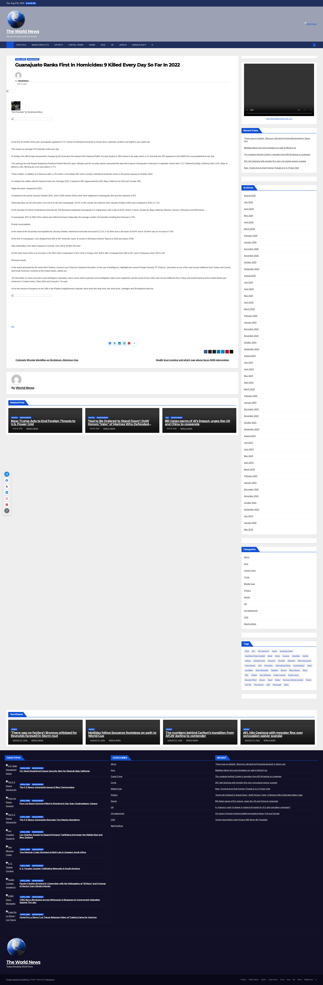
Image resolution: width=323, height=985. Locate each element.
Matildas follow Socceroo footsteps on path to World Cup (270, 148)
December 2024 (251, 329)
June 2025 (249, 289)
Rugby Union (293, 675)
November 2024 (251, 336)
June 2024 (249, 369)
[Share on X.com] (115, 343)
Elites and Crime (304, 661)
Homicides (268, 665)
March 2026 (249, 229)
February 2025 (251, 316)
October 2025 (250, 262)
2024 (247, 651)
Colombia (296, 656)
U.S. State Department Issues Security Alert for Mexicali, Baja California (55, 771)
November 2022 (251, 496)
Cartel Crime (75, 45)
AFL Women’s (263, 651)
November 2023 (251, 416)
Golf (259, 665)
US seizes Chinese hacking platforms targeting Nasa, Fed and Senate (247, 813)
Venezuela (277, 685)
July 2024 (248, 363)
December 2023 (251, 409)
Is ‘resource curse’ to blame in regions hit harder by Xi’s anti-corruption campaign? (252, 807)
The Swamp (258, 685)
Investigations (298, 665)
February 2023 (251, 476)
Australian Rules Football (255, 656)
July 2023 (248, 443)
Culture (248, 661)
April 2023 (248, 463)
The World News (22, 31)
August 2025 (250, 276)
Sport (270, 680)
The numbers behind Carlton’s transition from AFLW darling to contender (277, 154)
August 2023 (250, 436)
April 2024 (248, 383)
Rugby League (279, 675)
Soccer (262, 680)
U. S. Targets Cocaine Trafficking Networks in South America (50, 868)
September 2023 (251, 429)
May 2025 (248, 296)
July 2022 (248, 516)
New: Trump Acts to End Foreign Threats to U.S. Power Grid (43, 422)
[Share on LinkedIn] (119, 343)
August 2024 (250, 356)
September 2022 (251, 509)
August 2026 (250, 196)
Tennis (308, 680)
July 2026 (248, 202)
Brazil (270, 656)
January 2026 (250, 242)
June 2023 (249, 449)
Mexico (284, 670)
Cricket (305, 656)
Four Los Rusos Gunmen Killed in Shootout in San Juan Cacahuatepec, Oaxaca (58, 803)
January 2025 (250, 322)
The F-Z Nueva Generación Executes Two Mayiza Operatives (50, 820)
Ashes (274, 651)
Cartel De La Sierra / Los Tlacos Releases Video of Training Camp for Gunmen (58, 917)
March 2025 (249, 309)
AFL (253, 651)
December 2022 (251, 489)
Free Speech (250, 665)
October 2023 (250, 423)
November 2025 (251, 256)
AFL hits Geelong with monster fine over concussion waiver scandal (275, 161)
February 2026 (251, 236)
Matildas (274, 670)
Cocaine (286, 656)
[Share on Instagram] (124, 343)
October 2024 (250, 342)
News (305, 670)
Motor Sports (294, 670)
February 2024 (251, 396)
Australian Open (286, 651)
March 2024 (249, 389)
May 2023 (248, 456)
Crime (92, 45)
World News (23, 81)
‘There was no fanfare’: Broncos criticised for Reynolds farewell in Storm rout (44, 734)
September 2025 (251, 269)
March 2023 (249, 469)
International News (283, 665)
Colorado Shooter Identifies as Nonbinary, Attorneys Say (46, 360)
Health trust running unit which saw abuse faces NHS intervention (193, 360)
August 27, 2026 (20, 740)
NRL (246, 675)
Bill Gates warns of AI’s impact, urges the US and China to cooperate (197, 422)
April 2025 (248, 302)
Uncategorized (33, 59)
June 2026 (249, 209)
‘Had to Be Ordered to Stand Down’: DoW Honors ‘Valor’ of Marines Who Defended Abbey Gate (118, 424)
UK (112, 45)
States (277, 680)
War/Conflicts (40, 45)
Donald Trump (259, 661)
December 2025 (251, 249)
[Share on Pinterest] (129, 343)
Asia (103, 45)
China (277, 656)
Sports (58, 45)
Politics (21, 45)
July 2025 (248, 282)
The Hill (248, 685)
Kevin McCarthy (262, 670)
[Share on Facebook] (110, 343)
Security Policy (251, 680)
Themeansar (49, 980)
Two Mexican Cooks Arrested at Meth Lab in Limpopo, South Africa (53, 852)
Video (286, 685)
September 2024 (251, 349)
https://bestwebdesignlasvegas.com (279, 119)
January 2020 (250, 523)
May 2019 (248, 529)
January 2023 (250, 483)
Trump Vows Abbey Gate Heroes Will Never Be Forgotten (241, 820)
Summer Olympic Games (293, 680)
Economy (271, 661)
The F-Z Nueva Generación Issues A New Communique (47, 787)
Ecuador (281, 661)
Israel (309, 665)
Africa (123, 45)
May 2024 (248, 376)
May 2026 (248, 216)
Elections (291, 661)
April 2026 (248, 222)
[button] (311, 45)
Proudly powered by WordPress (18, 980)
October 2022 (250, 503)
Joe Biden (249, 670)
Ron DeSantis (265, 675)
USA (246, 617)
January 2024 (250, 403)
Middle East (139, 45)
